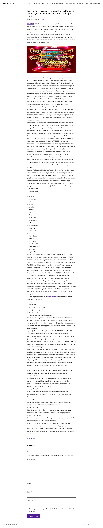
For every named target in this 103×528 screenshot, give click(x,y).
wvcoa (42, 19)
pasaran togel (52, 297)
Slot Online (32, 439)
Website (30, 500)
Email (29, 492)
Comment (31, 460)
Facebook (97, 524)
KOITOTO (30, 24)
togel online (52, 78)
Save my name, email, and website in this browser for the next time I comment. (51, 510)
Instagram (91, 524)
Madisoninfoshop (10, 3)
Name (29, 483)
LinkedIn (85, 524)
